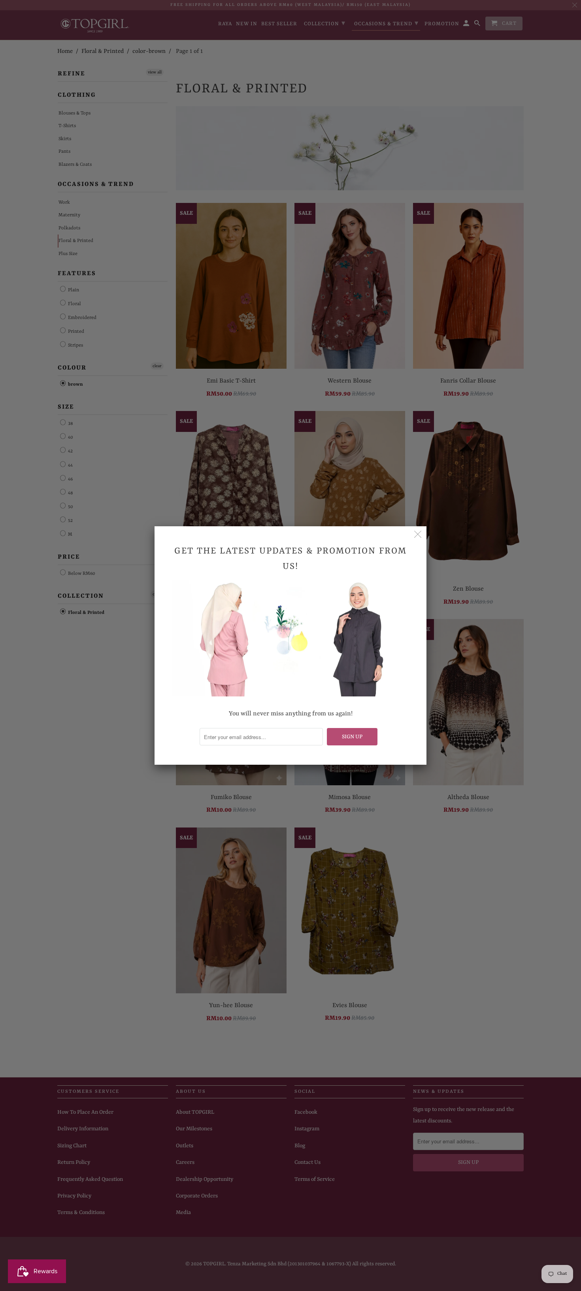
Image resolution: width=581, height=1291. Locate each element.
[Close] (417, 535)
